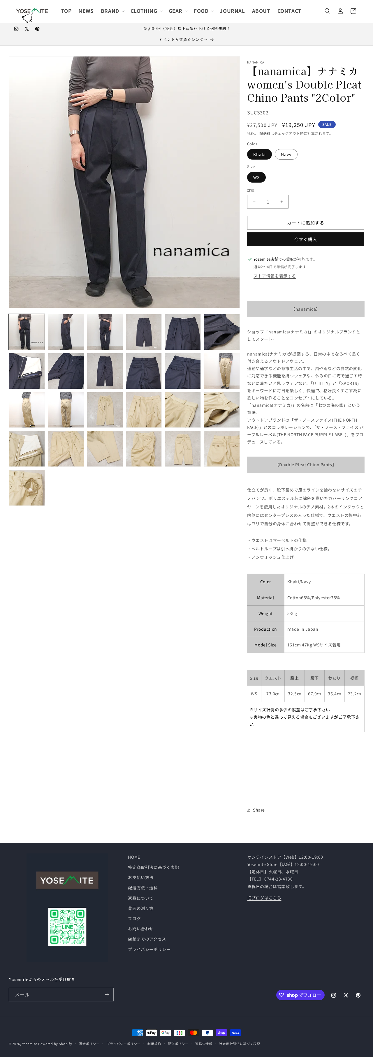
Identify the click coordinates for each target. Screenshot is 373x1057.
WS (256, 177)
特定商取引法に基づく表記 (153, 867)
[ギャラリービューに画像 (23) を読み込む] (183, 449)
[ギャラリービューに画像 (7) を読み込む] (27, 371)
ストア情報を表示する (275, 276)
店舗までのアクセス (147, 939)
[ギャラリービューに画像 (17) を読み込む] (183, 410)
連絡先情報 (203, 1043)
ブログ (134, 918)
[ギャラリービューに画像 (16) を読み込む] (144, 410)
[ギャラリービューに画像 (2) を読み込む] (66, 332)
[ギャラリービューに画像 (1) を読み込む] (27, 332)
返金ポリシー (89, 1043)
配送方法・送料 (143, 887)
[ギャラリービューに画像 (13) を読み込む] (27, 410)
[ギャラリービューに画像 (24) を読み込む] (222, 449)
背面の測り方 (141, 908)
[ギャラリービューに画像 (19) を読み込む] (27, 449)
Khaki (259, 154)
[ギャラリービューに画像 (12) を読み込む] (222, 371)
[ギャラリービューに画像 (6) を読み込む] (222, 332)
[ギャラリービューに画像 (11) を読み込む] (183, 371)
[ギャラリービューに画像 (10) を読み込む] (144, 371)
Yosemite (29, 1043)
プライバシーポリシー (149, 949)
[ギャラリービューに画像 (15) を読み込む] (105, 410)
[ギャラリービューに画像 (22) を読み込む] (144, 449)
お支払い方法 (141, 877)
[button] (112, 10)
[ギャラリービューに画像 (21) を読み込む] (105, 449)
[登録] (107, 994)
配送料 (264, 133)
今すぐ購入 (305, 239)
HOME (134, 857)
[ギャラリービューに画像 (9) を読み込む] (105, 371)
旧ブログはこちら (264, 898)
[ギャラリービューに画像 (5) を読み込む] (183, 332)
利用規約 (154, 1043)
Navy (286, 154)
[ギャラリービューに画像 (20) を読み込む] (66, 449)
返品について (141, 898)
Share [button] (259, 810)
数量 (251, 190)
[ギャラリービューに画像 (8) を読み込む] (66, 371)
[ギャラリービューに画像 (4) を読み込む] (144, 332)
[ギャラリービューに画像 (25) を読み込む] (27, 488)
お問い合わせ (141, 928)
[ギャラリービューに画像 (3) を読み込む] (105, 332)
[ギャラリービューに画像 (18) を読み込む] (222, 410)
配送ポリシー (178, 1043)
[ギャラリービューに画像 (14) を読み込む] (66, 410)
